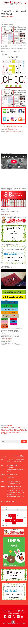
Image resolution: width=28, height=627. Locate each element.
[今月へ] (21, 507)
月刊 (7, 432)
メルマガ (11, 429)
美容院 (13, 432)
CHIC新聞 (9, 425)
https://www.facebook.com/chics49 (14, 126)
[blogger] (9, 616)
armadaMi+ (7, 427)
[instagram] (23, 616)
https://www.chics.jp (7, 124)
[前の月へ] (18, 507)
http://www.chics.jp (7, 338)
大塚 (15, 430)
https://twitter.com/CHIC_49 (11, 129)
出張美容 (22, 429)
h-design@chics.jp (8, 340)
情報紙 (18, 430)
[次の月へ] (25, 507)
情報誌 (22, 430)
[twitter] (14, 616)
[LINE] (18, 616)
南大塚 (11, 430)
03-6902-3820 (6, 214)
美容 (10, 432)
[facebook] (5, 616)
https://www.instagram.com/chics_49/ (14, 131)
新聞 (4, 432)
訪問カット (21, 432)
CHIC (12, 427)
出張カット (17, 429)
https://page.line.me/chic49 (10, 128)
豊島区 (5, 433)
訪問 (17, 432)
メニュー (25, 3)
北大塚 (7, 430)
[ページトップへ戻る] (13, 622)
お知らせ (23, 427)
